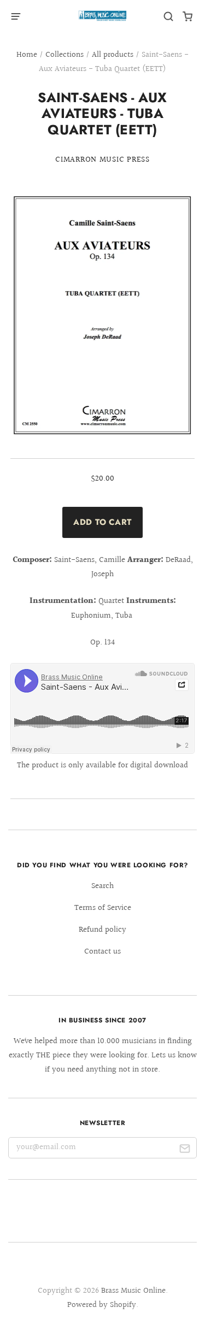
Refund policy (102, 930)
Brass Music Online (133, 1291)
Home (26, 55)
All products (112, 55)
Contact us (102, 951)
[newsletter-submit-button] (184, 1150)
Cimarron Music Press (102, 159)
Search (102, 886)
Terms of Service (102, 908)
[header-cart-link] (187, 16)
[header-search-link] (168, 16)
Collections (64, 55)
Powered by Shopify (101, 1305)
